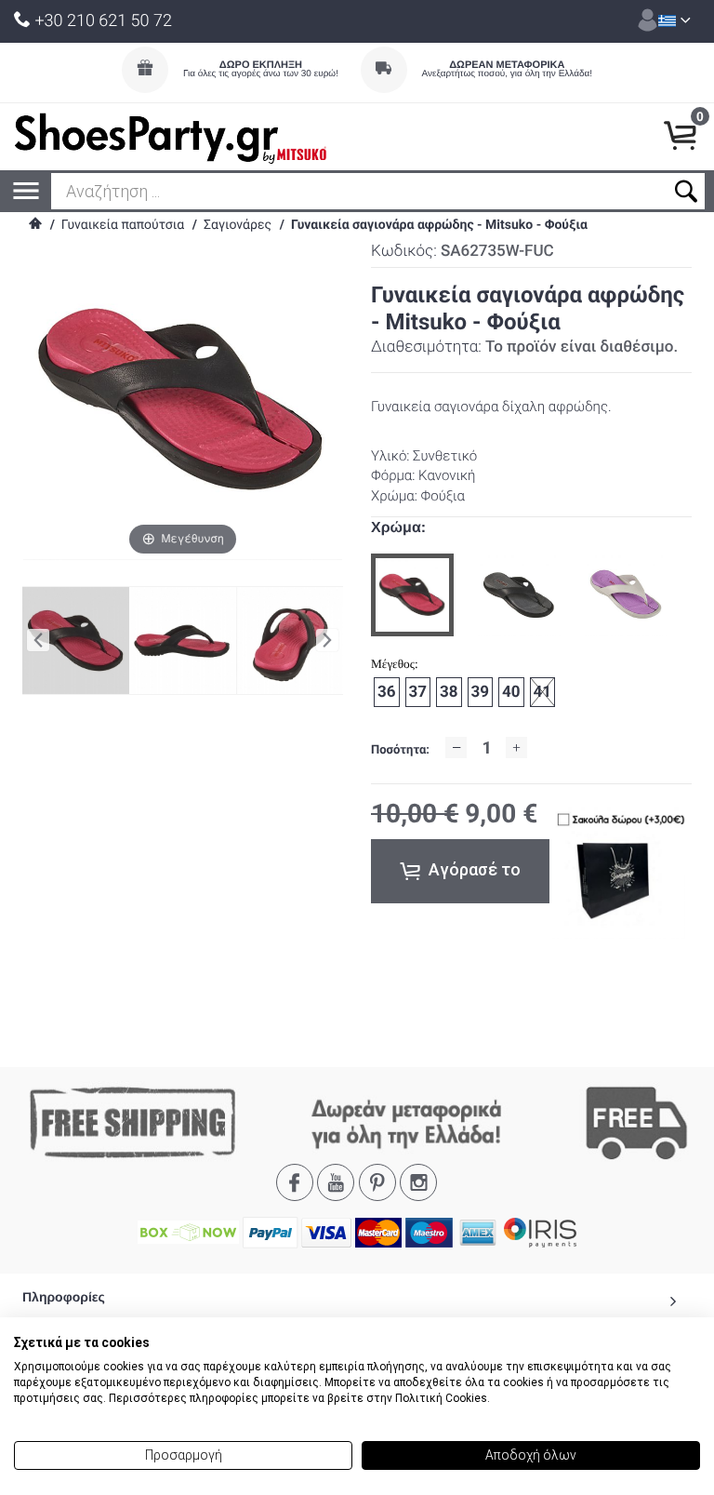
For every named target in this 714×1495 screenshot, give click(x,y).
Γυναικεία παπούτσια (122, 225)
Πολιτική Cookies (441, 1398)
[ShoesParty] (170, 136)
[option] (412, 595)
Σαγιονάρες (237, 225)
